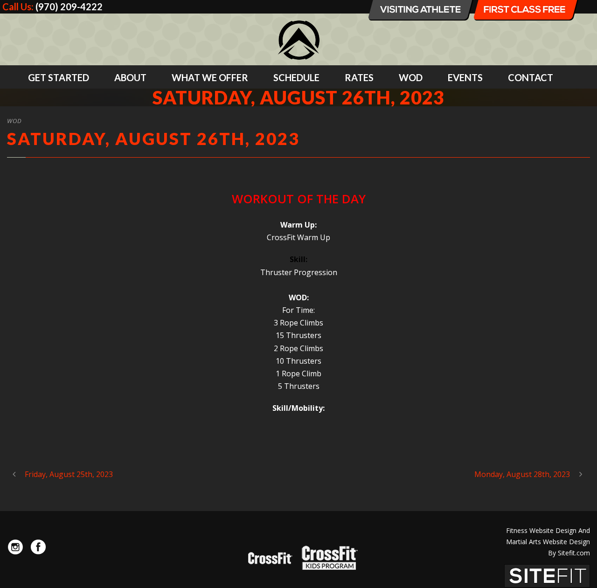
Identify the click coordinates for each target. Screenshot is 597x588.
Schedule (296, 77)
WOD (411, 77)
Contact (530, 77)
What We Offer (210, 77)
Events (465, 77)
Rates (359, 77)
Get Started (58, 77)
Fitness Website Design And (548, 530)
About (130, 77)
